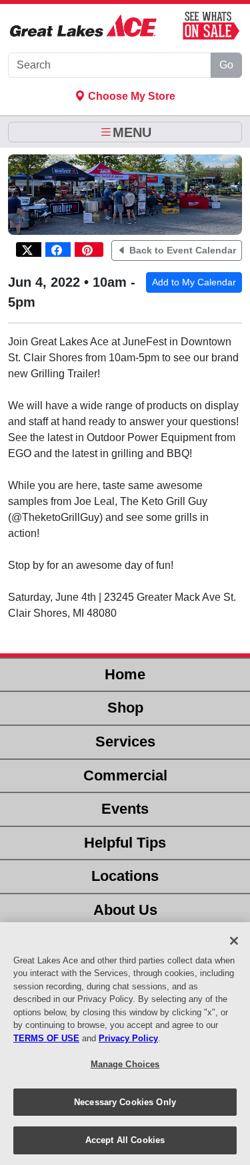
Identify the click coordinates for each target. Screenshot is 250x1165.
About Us (125, 910)
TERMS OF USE (46, 1038)
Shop (125, 707)
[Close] (234, 940)
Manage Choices (125, 1064)
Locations (125, 876)
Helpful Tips (125, 842)
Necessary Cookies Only (125, 1102)
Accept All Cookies (125, 1140)
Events (125, 808)
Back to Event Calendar (181, 250)
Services (125, 741)
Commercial (125, 775)
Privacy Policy (128, 1038)
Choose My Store (130, 96)
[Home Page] (83, 25)
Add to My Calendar (194, 282)
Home (125, 674)
